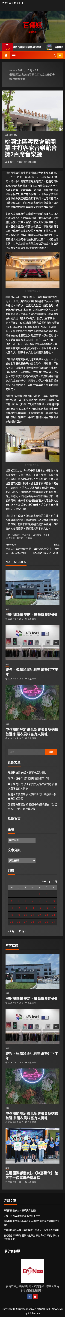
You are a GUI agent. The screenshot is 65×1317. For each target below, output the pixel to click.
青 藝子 (11, 162)
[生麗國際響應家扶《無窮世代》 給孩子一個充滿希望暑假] (32, 1146)
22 (39, 914)
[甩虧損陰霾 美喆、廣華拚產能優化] (32, 587)
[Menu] (13, 55)
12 (18, 907)
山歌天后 (37, 535)
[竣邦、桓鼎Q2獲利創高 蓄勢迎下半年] (32, 642)
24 (53, 914)
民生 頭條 (32, 619)
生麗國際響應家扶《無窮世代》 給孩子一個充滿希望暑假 (31, 1230)
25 (11, 921)
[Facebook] (29, 1296)
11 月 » (23, 931)
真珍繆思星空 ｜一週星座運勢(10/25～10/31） (46, 549)
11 (11, 907)
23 (46, 914)
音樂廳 (29, 538)
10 (53, 900)
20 (25, 914)
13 (25, 907)
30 (46, 921)
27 (25, 921)
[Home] (6, 55)
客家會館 (26, 535)
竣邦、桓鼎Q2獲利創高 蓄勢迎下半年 (29, 778)
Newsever (57, 1309)
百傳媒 (32, 24)
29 (39, 921)
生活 (15, 135)
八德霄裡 (16, 535)
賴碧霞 (20, 538)
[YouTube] (35, 1296)
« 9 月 (11, 931)
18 (11, 914)
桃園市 (46, 535)
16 (46, 907)
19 (18, 914)
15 (39, 907)
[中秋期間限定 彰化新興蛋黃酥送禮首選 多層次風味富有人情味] (32, 702)
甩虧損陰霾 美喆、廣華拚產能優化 (32, 614)
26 (18, 921)
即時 (11, 135)
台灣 (6, 135)
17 (53, 907)
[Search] (55, 55)
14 (32, 907)
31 (53, 921)
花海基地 (10, 538)
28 (32, 921)
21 (32, 914)
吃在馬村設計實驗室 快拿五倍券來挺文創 (18, 549)
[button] (13, 55)
